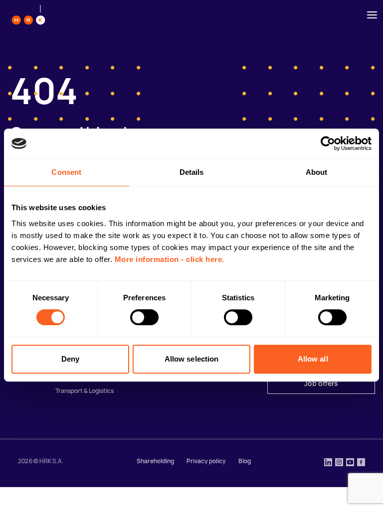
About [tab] (317, 172)
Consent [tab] (66, 172)
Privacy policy (206, 461)
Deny (70, 359)
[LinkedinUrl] (328, 463)
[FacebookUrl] (361, 463)
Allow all (313, 359)
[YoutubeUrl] (350, 463)
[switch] (144, 317)
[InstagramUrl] (339, 463)
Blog (244, 461)
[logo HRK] (28, 15)
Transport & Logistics (84, 390)
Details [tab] (192, 172)
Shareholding (155, 461)
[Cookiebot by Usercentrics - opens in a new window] (328, 143)
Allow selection (192, 359)
